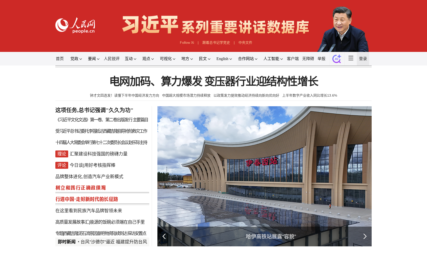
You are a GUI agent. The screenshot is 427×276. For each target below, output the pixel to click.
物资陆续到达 (116, 233)
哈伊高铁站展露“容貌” (271, 236)
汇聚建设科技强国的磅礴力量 (99, 153)
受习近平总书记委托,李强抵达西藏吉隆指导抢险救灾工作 (101, 131)
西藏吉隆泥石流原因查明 (83, 233)
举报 (321, 59)
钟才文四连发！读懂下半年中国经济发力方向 (124, 95)
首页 (60, 59)
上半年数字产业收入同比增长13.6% (309, 95)
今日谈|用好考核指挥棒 (92, 165)
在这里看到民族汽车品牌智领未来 (88, 210)
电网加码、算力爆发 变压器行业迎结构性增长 (213, 82)
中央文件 (245, 42)
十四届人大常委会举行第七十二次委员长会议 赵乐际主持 (101, 142)
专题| (59, 233)
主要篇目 (140, 119)
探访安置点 (136, 233)
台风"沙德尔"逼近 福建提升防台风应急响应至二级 (129, 241)
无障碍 (308, 59)
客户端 (293, 59)
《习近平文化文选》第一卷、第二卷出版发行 (93, 119)
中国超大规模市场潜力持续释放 (186, 95)
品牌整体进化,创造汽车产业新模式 (89, 176)
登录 (363, 59)
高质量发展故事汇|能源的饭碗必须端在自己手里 (100, 222)
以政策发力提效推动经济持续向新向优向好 (246, 95)
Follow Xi (187, 42)
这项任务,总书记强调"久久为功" (94, 110)
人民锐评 (112, 59)
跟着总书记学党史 (216, 42)
